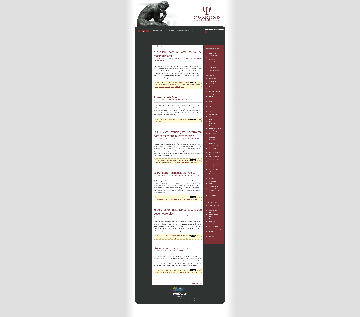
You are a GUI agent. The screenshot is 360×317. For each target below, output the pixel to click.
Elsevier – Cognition (214, 208)
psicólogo (182, 87)
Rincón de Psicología (214, 234)
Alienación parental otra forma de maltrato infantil (178, 54)
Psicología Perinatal (214, 167)
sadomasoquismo (179, 272)
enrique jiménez (185, 235)
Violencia (211, 193)
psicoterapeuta (159, 199)
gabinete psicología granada (167, 238)
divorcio (167, 85)
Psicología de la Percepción (213, 142)
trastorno (186, 272)
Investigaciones (213, 114)
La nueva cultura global (213, 215)
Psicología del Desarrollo (212, 149)
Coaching (211, 94)
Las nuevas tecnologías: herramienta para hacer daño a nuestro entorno (178, 134)
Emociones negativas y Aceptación (214, 66)
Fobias (210, 106)
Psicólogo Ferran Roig (215, 229)
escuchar (157, 238)
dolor (178, 235)
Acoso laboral (212, 81)
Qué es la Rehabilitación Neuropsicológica (213, 53)
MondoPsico (212, 219)
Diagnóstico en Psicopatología (171, 248)
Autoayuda (212, 89)
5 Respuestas (159, 250)
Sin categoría (212, 181)
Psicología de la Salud (214, 146)
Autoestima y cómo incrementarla (214, 58)
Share (199, 83)
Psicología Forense (214, 157)
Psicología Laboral (214, 164)
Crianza (211, 96)
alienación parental (166, 82)
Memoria (211, 119)
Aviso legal (193, 300)
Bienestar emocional (214, 91)
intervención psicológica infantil (178, 85)
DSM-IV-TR (187, 270)
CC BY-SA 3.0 (186, 300)
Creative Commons (178, 300)
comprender (173, 235)
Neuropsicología (213, 131)
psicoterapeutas (167, 199)
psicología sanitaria (172, 197)
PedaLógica (212, 221)
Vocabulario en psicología (213, 196)
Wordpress (203, 298)
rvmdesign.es (166, 298)
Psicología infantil (213, 159)
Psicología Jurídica (214, 162)
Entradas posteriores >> (196, 283)
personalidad (178, 238)
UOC (210, 239)
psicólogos (187, 197)
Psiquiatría (211, 231)
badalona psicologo (178, 160)
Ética (210, 104)
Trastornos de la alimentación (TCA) (214, 189)
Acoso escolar (212, 78)
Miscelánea (212, 126)
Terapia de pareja (213, 186)
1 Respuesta (159, 100)
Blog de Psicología (159, 31)
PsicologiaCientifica (214, 226)
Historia (211, 111)
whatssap (196, 162)
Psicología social (213, 169)
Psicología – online (214, 224)
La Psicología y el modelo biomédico (174, 173)
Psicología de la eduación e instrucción (213, 137)
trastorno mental (182, 199)
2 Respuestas (159, 138)
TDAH (210, 183)
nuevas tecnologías (160, 162)
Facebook (187, 160)
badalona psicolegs (178, 82)
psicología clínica (171, 119)
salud (161, 121)
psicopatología (170, 272)
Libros (210, 116)
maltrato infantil (191, 85)
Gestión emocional (214, 70)
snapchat (187, 162)
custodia (162, 85)
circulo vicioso (164, 235)
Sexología (211, 178)
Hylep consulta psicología (213, 211)
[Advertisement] (170, 40)
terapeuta (174, 199)
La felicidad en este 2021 (214, 62)
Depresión (211, 99)
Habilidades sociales (214, 109)
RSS (193, 31)
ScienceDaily (212, 236)
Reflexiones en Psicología (213, 172)
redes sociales (180, 162)
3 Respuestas (159, 216)
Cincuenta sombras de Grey (174, 270)
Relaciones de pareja (214, 176)
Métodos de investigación (212, 122)
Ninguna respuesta (160, 58)
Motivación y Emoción (215, 128)
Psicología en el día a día (214, 153)
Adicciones (211, 83)
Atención (211, 86)
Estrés (210, 101)
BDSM (162, 270)
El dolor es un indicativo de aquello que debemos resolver (178, 211)
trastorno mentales (192, 199)
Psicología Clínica (213, 133)
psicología (167, 87)
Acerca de (171, 31)
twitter (191, 162)
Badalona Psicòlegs (183, 31)
